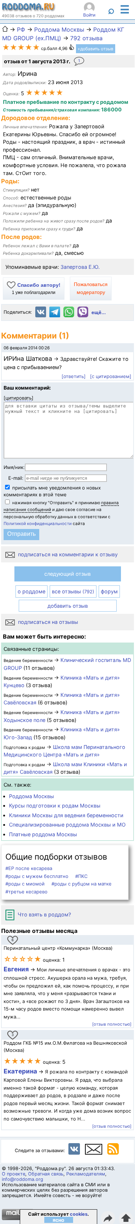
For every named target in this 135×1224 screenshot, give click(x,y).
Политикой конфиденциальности (38, 523)
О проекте (13, 1174)
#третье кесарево (26, 891)
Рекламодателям (85, 1174)
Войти (89, 15)
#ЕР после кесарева (28, 868)
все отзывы (73, 591)
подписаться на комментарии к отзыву (67, 554)
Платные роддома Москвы (43, 834)
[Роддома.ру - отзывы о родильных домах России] (29, 9)
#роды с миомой (25, 884)
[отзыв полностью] (111, 1024)
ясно (58, 1220)
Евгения (16, 969)
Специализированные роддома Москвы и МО (67, 825)
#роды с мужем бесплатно (36, 876)
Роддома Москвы (31, 796)
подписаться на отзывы (47, 622)
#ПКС (81, 876)
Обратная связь (45, 1174)
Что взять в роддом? (43, 914)
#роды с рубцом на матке (81, 884)
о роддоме (31, 591)
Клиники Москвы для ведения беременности (66, 815)
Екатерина (20, 1071)
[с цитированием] (110, 376)
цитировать (18, 398)
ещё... (98, 312)
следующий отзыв (67, 574)
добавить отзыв (68, 606)
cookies (78, 1214)
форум (109, 591)
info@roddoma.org (22, 1179)
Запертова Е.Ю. (80, 267)
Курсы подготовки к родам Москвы (54, 805)
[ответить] (74, 376)
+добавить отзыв (95, 48)
